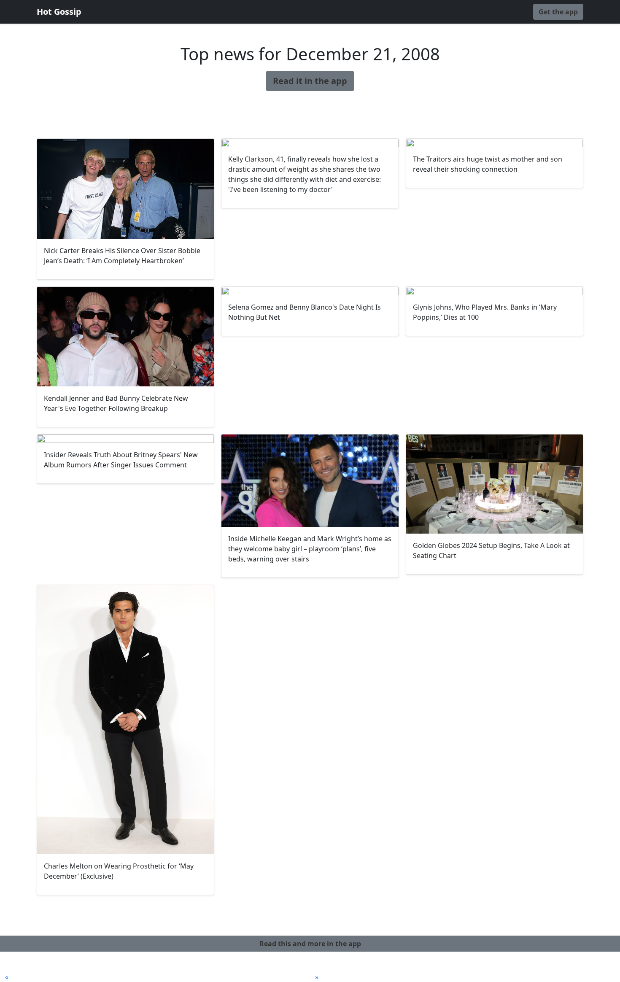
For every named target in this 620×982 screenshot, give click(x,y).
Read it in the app (310, 80)
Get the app (558, 11)
